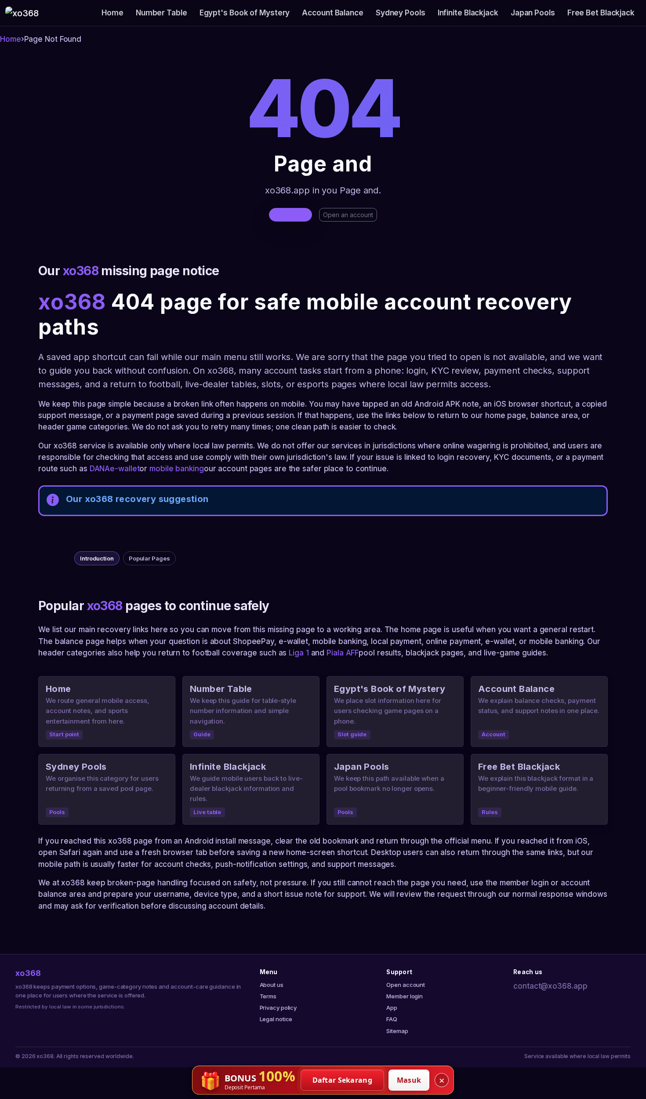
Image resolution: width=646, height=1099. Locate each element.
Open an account (348, 214)
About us (271, 984)
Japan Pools (533, 12)
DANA (100, 468)
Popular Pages (149, 558)
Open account (405, 984)
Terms (268, 996)
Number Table (161, 12)
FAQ (391, 1019)
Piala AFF (343, 652)
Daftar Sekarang (342, 1080)
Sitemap (397, 1030)
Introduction (97, 558)
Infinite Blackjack (468, 12)
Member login (404, 996)
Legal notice (276, 1019)
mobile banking (176, 468)
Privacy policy (278, 1007)
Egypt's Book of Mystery (245, 12)
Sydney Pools (400, 12)
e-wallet (124, 468)
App (391, 1007)
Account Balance (332, 12)
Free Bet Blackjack (601, 12)
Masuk (409, 1080)
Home (112, 12)
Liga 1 (298, 652)
